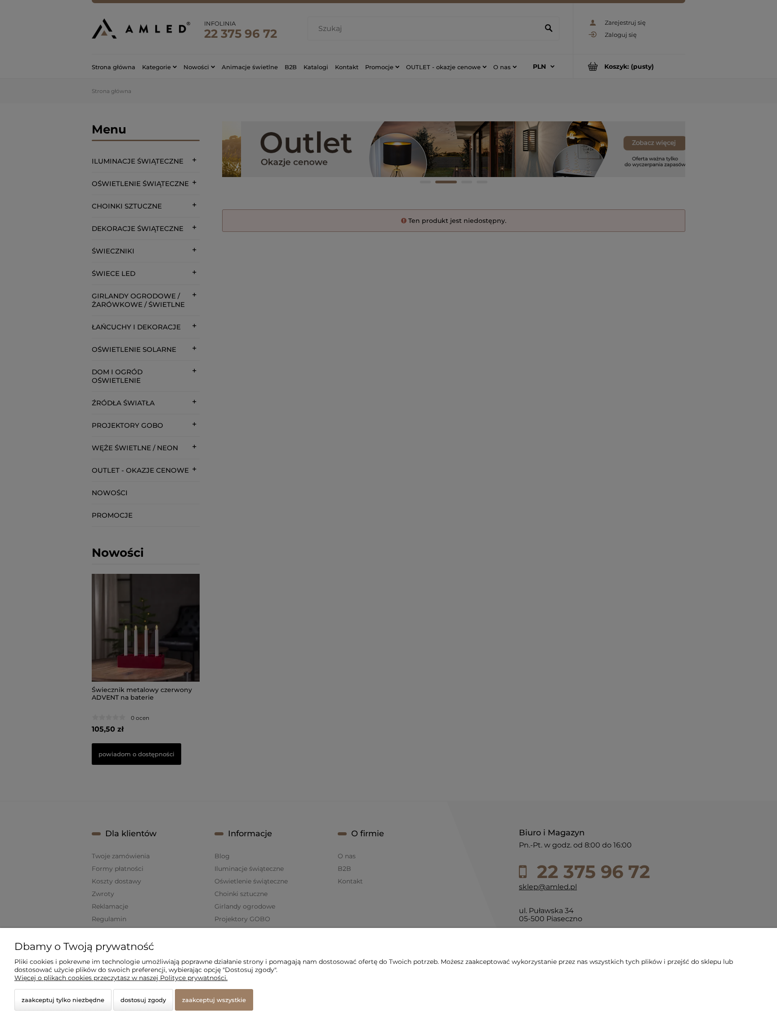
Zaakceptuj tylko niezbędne (63, 999)
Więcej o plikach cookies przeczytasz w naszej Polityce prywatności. (121, 978)
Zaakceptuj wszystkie (214, 999)
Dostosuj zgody (143, 999)
